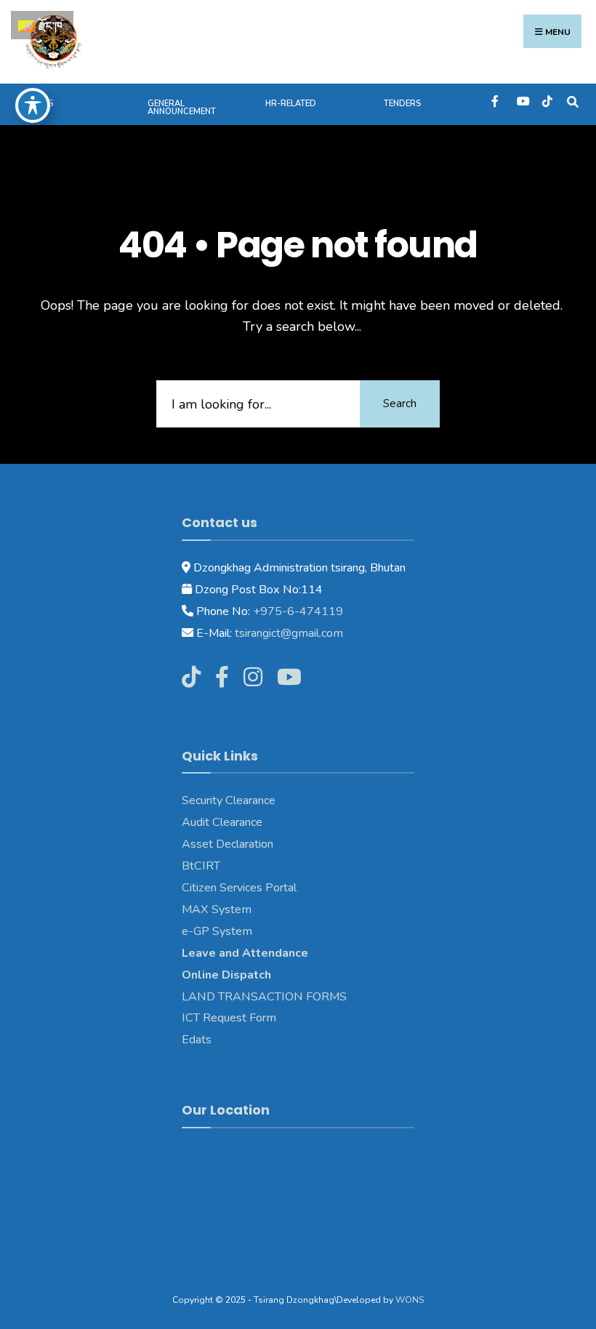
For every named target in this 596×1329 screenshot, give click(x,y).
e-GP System (217, 931)
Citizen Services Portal (239, 888)
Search (399, 403)
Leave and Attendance (246, 953)
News (41, 103)
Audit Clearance (222, 822)
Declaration (243, 844)
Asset (197, 844)
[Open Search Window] (572, 100)
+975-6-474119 (296, 611)
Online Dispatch (226, 975)
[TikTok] (547, 100)
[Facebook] (496, 100)
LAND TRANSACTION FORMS (264, 997)
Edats (197, 1040)
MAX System (216, 910)
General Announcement (182, 107)
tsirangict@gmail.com (287, 633)
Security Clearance (228, 800)
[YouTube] (521, 100)
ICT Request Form (229, 1018)
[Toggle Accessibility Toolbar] (32, 105)
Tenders (402, 103)
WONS (409, 1300)
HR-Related (290, 103)
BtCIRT (201, 866)
